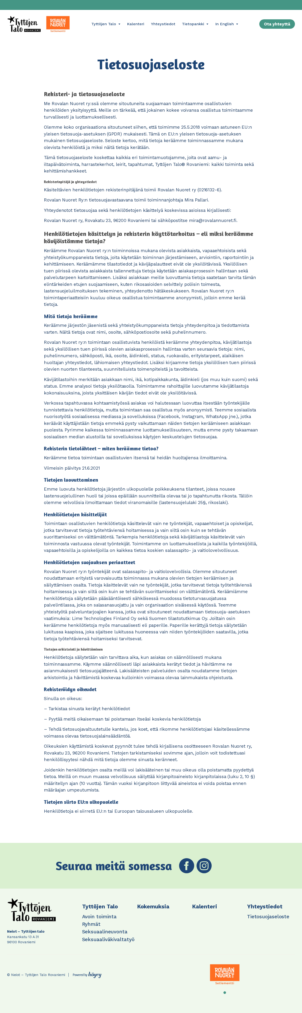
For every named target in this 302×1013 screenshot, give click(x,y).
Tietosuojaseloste (268, 916)
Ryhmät (91, 924)
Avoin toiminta (99, 916)
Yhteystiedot (163, 24)
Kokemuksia (153, 906)
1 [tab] (224, 992)
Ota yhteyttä (277, 24)
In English (224, 24)
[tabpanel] (224, 974)
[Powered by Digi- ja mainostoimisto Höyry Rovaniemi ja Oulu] (87, 974)
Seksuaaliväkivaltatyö (108, 939)
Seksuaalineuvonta (104, 932)
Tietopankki (193, 24)
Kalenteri (135, 24)
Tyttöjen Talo (103, 24)
